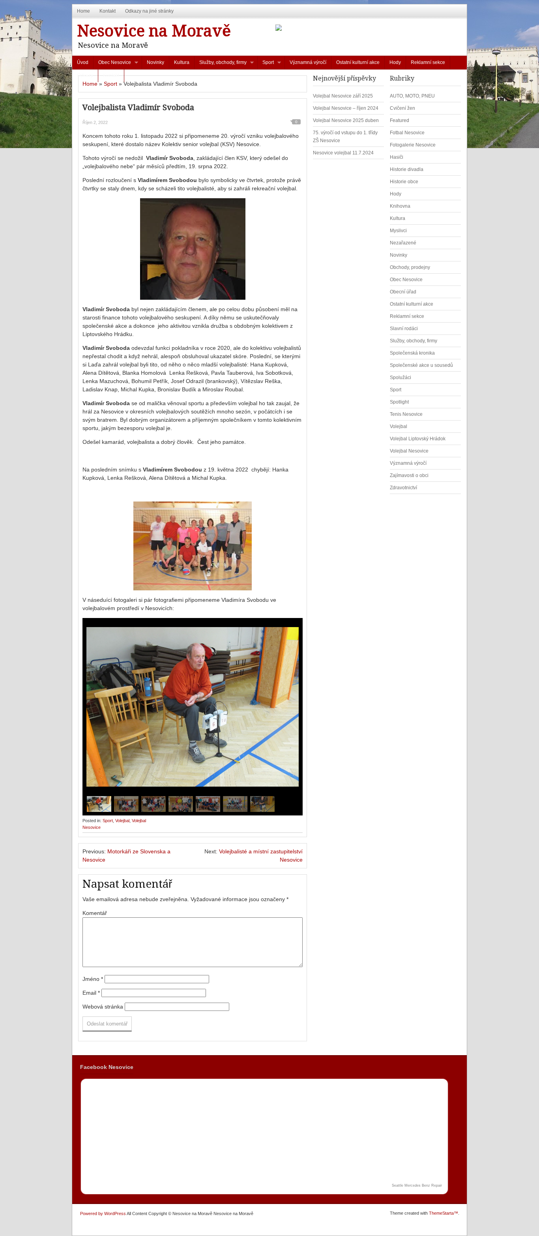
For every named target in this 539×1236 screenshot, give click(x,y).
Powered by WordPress (103, 1213)
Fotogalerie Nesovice (413, 145)
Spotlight (399, 402)
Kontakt (107, 11)
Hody (395, 62)
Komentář (94, 913)
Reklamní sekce (428, 62)
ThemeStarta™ (443, 1213)
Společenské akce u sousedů (421, 365)
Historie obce (404, 181)
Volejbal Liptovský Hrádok (417, 438)
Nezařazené (403, 243)
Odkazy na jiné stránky (149, 11)
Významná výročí (308, 62)
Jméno (92, 979)
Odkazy (85, 75)
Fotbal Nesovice (407, 132)
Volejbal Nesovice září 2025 (343, 96)
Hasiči (396, 157)
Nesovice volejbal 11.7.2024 (343, 153)
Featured (399, 120)
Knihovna (400, 206)
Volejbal (122, 820)
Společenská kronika (412, 353)
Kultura (181, 62)
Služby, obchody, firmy (221, 64)
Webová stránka (102, 1006)
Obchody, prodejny (410, 267)
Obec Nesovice (112, 64)
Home (83, 11)
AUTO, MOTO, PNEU (412, 96)
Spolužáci (400, 377)
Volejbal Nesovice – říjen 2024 (345, 108)
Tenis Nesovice (406, 414)
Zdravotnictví (403, 487)
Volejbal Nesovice (409, 451)
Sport (266, 64)
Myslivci (398, 230)
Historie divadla (406, 169)
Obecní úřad (403, 292)
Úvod (82, 62)
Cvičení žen (402, 108)
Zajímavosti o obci (409, 475)
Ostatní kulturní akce (358, 62)
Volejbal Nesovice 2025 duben (346, 120)
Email (91, 993)
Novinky (155, 62)
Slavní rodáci (404, 328)
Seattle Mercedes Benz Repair (417, 1185)
